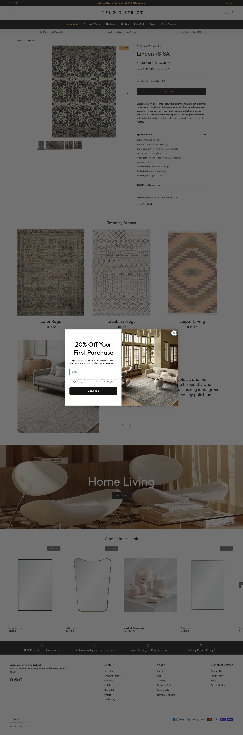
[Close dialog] (174, 333)
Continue (93, 390)
